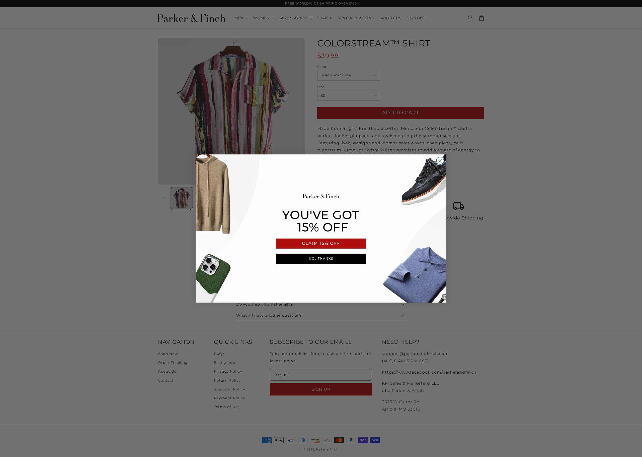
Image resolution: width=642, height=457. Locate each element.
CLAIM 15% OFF (321, 243)
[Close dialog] (440, 160)
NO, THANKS (321, 258)
